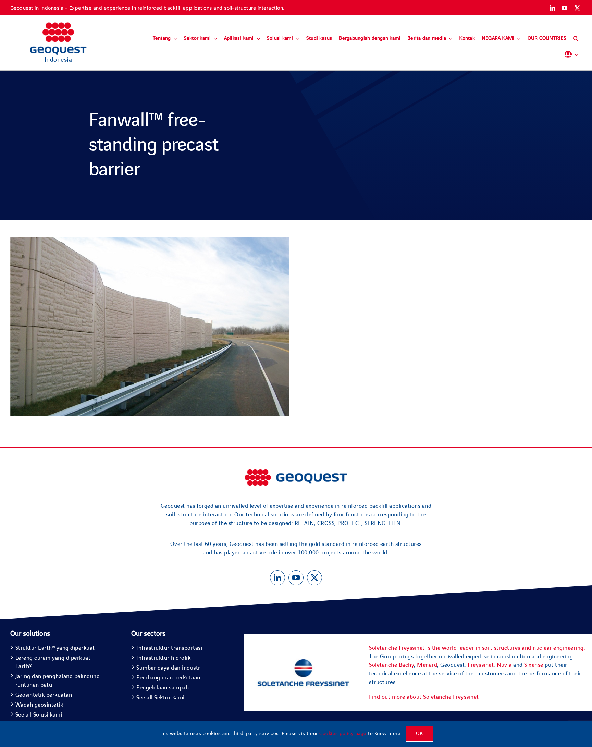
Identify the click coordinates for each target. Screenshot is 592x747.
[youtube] (565, 8)
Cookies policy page (343, 733)
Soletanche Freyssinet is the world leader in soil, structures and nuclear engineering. (477, 648)
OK (419, 733)
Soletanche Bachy (391, 665)
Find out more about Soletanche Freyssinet (424, 697)
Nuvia (504, 665)
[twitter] (577, 8)
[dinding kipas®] (149, 241)
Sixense (533, 665)
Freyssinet (481, 665)
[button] (576, 38)
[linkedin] (552, 8)
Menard (427, 665)
